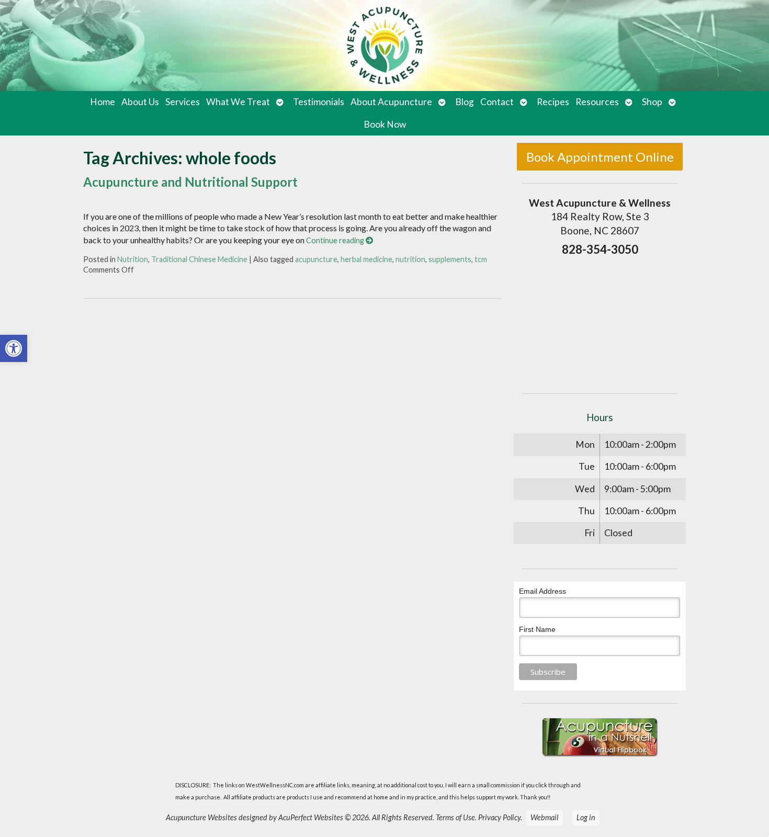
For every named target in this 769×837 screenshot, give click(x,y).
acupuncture (316, 259)
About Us (140, 101)
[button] (13, 348)
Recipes (553, 101)
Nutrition (132, 259)
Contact (497, 101)
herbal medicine (366, 259)
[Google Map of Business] (600, 321)
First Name (537, 629)
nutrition (410, 259)
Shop (652, 101)
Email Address (542, 591)
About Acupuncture (391, 101)
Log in (585, 817)
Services (182, 101)
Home (102, 101)
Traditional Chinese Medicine (199, 259)
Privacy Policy (499, 817)
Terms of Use (455, 817)
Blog (464, 101)
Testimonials (318, 101)
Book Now (385, 124)
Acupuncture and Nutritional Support (190, 181)
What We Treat (238, 101)
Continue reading (336, 240)
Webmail (544, 817)
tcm (480, 259)
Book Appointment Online (600, 156)
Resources (597, 101)
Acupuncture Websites (201, 817)
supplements (449, 259)
